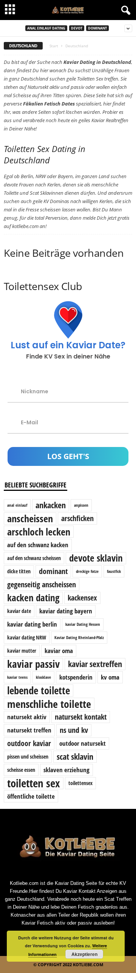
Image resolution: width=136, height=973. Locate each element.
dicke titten (19, 571)
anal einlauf (17, 505)
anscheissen (30, 518)
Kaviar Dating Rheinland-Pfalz (79, 637)
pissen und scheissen (27, 756)
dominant (53, 571)
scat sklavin (75, 756)
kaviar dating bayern (65, 611)
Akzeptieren (84, 954)
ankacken (51, 505)
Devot (76, 28)
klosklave (43, 677)
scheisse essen (21, 769)
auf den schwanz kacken (37, 544)
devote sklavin (96, 558)
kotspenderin (76, 677)
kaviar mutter (21, 650)
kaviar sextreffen (95, 663)
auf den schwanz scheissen (34, 558)
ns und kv (74, 730)
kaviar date (19, 611)
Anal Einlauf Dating (46, 28)
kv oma (110, 677)
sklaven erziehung (66, 769)
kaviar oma (59, 650)
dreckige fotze (87, 571)
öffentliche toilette (31, 796)
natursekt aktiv (26, 716)
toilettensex (80, 783)
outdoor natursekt (82, 743)
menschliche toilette (49, 704)
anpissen (81, 505)
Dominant (97, 28)
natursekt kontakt (81, 717)
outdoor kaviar (29, 743)
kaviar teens (17, 677)
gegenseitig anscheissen (41, 584)
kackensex (82, 598)
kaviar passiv (33, 664)
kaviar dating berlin (32, 624)
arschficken (77, 518)
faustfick (114, 571)
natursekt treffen (29, 730)
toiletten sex (33, 783)
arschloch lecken (38, 532)
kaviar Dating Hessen (82, 624)
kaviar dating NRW (26, 637)
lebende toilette (38, 690)
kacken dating (33, 598)
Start (53, 45)
